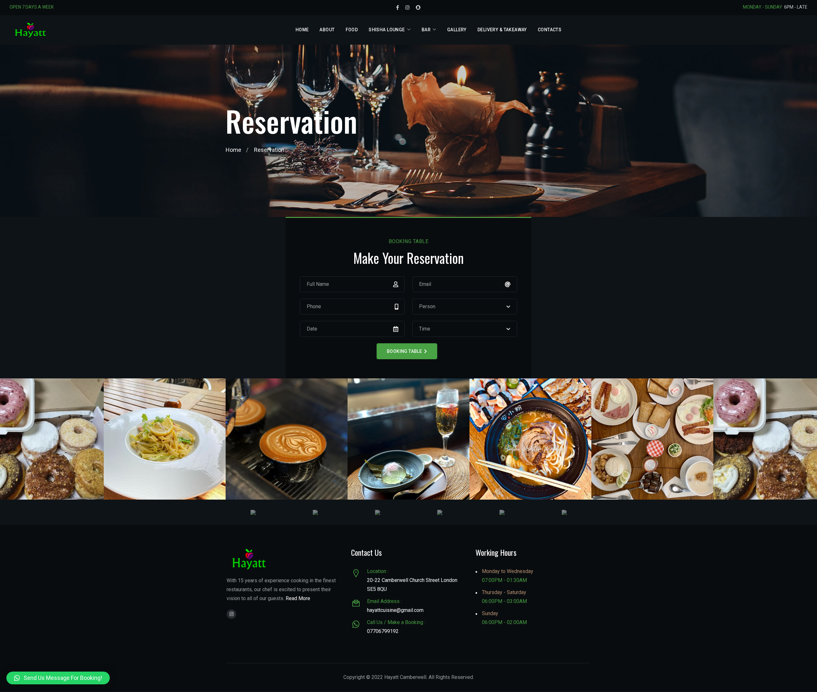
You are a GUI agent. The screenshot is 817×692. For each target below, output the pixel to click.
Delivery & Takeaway (502, 29)
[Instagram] (407, 8)
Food (352, 29)
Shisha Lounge (387, 29)
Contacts (549, 29)
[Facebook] (397, 8)
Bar (426, 29)
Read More (298, 598)
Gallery (457, 29)
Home (302, 29)
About (326, 29)
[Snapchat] (418, 8)
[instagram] (231, 614)
